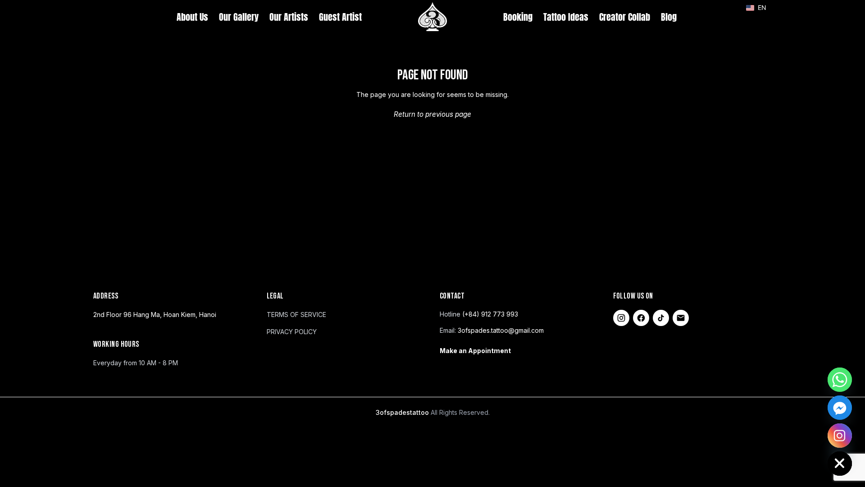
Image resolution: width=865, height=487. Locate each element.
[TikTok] (661, 318)
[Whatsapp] (840, 380)
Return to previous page (432, 114)
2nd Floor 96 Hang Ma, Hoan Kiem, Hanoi (154, 314)
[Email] (681, 318)
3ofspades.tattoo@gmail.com (501, 330)
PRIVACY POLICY (292, 331)
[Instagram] (621, 318)
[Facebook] (641, 318)
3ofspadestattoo (403, 412)
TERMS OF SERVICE (296, 314)
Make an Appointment (475, 350)
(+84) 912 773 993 (490, 314)
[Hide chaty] (840, 463)
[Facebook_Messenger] (840, 407)
